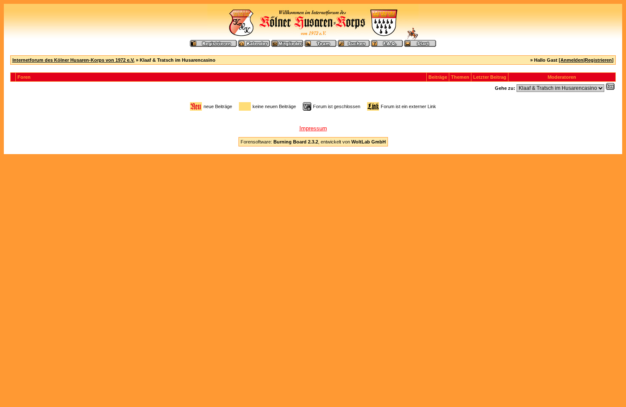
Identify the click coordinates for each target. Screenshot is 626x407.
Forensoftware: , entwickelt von (313, 141)
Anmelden (571, 60)
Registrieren (598, 60)
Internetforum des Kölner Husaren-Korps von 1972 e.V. (73, 60)
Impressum (313, 128)
